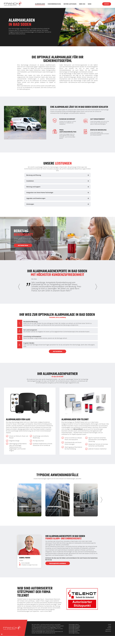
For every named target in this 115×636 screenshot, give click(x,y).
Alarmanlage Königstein (74, 627)
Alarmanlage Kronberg (74, 633)
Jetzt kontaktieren (57, 351)
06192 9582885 (25, 563)
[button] (96, 286)
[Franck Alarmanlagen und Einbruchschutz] (13, 4)
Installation (30, 181)
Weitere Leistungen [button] (70, 4)
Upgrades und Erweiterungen (35, 198)
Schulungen (30, 204)
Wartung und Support (33, 187)
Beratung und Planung (33, 175)
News (89, 4)
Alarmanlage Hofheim (74, 624)
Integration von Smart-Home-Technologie (39, 192)
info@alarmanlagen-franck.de (29, 565)
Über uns (82, 4)
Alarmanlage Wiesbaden (74, 630)
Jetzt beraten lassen (23, 245)
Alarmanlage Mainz (73, 631)
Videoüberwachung (54, 4)
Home (109, 624)
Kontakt (106, 4)
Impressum (108, 629)
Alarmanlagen (40, 4)
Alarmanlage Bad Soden (74, 626)
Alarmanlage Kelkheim (74, 628)
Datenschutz (108, 631)
